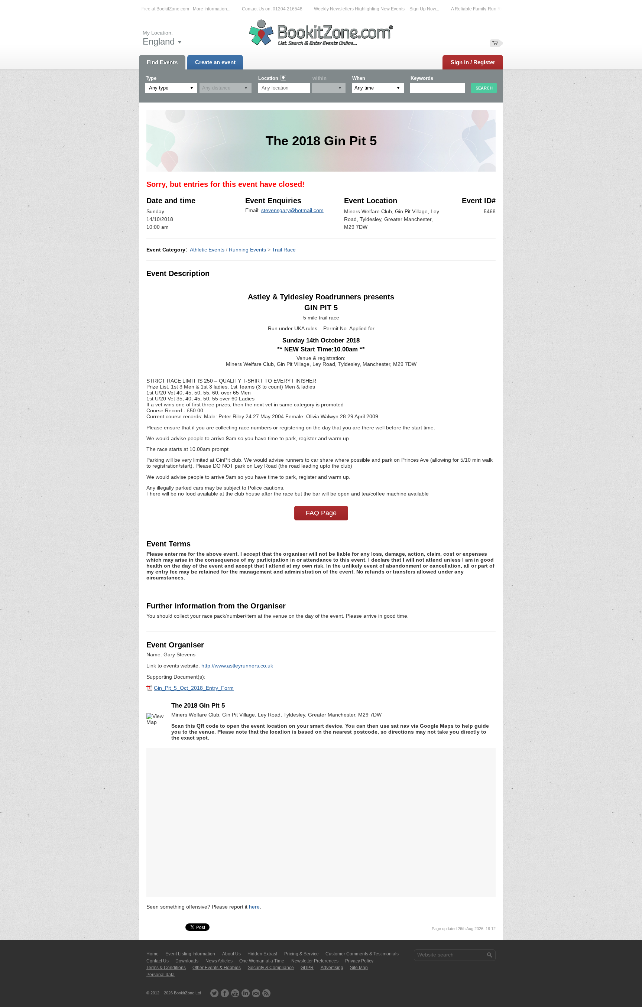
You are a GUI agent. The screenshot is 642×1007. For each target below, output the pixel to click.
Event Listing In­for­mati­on (190, 953)
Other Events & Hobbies (216, 967)
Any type (158, 88)
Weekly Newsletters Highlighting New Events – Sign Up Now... (356, 9)
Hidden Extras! (262, 953)
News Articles (219, 961)
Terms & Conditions (166, 967)
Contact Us (157, 961)
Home (152, 953)
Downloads (186, 961)
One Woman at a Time (261, 961)
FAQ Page (321, 513)
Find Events (162, 62)
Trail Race (284, 250)
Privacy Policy (359, 961)
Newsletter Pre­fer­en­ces (314, 961)
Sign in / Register (473, 62)
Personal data (160, 974)
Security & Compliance (271, 967)
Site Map (359, 967)
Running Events (247, 250)
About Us (231, 953)
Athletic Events (207, 250)
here (254, 907)
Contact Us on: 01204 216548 (252, 9)
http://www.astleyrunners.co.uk (237, 666)
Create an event (215, 62)
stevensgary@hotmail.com (292, 210)
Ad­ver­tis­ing (332, 967)
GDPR (307, 967)
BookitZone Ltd (187, 993)
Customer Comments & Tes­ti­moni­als (362, 953)
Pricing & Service (301, 953)
